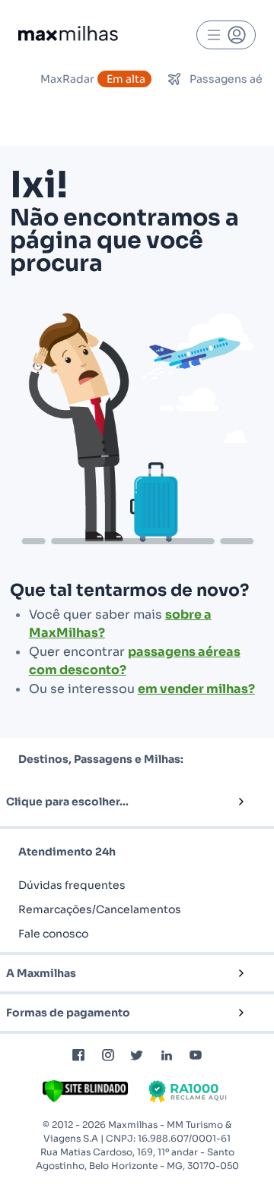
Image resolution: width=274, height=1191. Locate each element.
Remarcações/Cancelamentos (99, 909)
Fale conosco (53, 934)
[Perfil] (226, 34)
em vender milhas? (196, 689)
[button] (112, 801)
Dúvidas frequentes (72, 885)
